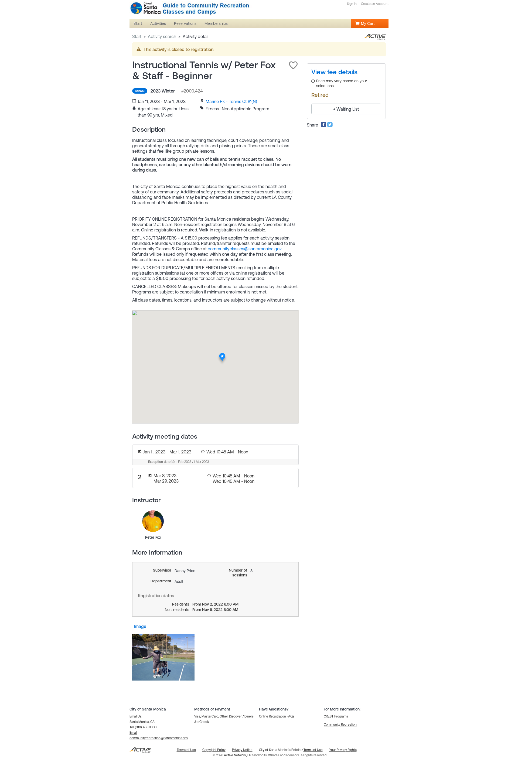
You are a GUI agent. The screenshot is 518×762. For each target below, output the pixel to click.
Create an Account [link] (374, 4)
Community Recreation (340, 724)
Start (136, 36)
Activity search (162, 36)
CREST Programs (336, 716)
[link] (231, 101)
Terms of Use (313, 750)
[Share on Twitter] (330, 126)
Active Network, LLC (238, 755)
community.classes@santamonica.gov (244, 248)
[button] (293, 65)
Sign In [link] (352, 4)
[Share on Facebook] (323, 126)
